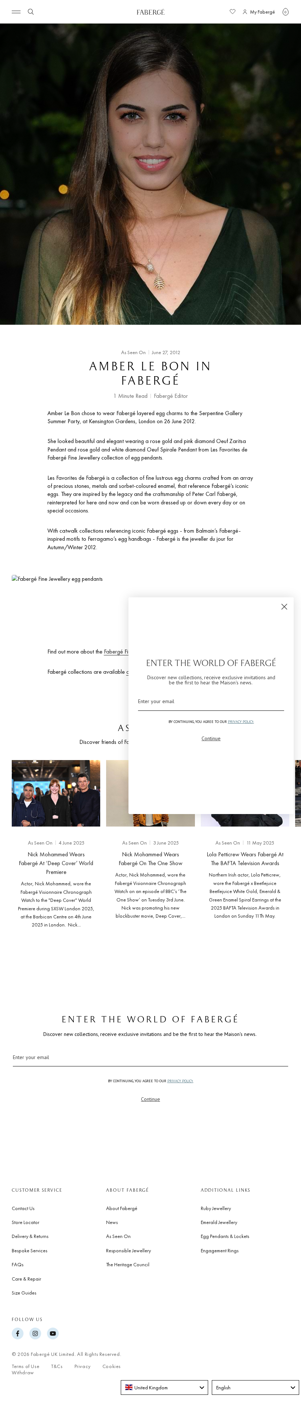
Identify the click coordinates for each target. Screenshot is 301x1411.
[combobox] (164, 1387)
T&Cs (56, 1366)
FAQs (17, 1264)
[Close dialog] (284, 606)
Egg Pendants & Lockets (225, 1236)
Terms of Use (25, 1366)
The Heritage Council (127, 1264)
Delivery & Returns (30, 1236)
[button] (285, 11)
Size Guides (24, 1292)
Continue (150, 1099)
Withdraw (23, 1372)
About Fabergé (121, 1208)
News (112, 1222)
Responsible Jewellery (128, 1250)
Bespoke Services (29, 1250)
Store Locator (25, 1222)
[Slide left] (17, 850)
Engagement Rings (220, 1250)
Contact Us (23, 1208)
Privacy (83, 1366)
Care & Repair (26, 1278)
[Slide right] (283, 850)
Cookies (111, 1366)
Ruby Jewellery (216, 1208)
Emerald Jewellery (219, 1222)
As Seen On (12, 31)
